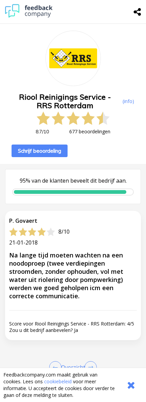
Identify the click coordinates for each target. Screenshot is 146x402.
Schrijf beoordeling (39, 151)
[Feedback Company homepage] (29, 16)
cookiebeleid (58, 381)
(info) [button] (128, 101)
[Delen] (137, 11)
